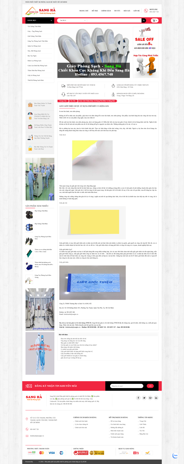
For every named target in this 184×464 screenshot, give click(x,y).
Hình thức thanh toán (117, 431)
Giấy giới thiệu (63, 262)
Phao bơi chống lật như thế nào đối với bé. (74, 338)
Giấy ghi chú (63, 203)
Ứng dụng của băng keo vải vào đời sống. (73, 341)
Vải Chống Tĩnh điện (34, 26)
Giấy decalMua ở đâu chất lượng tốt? (72, 353)
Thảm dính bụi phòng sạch (36, 70)
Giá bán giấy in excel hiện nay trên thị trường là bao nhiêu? (79, 345)
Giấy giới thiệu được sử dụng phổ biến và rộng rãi (97, 101)
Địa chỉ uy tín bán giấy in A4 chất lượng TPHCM (75, 323)
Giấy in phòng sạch (34, 75)
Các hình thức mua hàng (118, 424)
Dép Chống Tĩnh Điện (41, 211)
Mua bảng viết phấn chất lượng (70, 347)
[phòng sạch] (39, 179)
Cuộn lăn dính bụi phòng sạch (37, 65)
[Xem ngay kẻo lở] (39, 309)
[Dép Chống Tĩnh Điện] (29, 214)
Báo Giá (127, 11)
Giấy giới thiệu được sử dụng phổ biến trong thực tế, (77, 351)
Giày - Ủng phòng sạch (35, 31)
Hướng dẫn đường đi (117, 427)
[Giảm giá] (146, 66)
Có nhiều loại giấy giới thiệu (69, 349)
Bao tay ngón (32, 56)
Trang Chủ (83, 11)
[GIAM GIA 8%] (146, 39)
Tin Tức (117, 11)
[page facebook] (138, 398)
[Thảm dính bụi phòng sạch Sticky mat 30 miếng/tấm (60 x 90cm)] (29, 266)
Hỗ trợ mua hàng (116, 421)
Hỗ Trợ (95, 11)
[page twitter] (144, 398)
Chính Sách (106, 11)
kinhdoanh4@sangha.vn (71, 314)
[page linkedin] (156, 398)
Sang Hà (35, 462)
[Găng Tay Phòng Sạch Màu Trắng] (29, 279)
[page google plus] (150, 398)
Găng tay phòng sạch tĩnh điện (38, 41)
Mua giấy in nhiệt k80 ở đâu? (69, 343)
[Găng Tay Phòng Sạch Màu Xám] (29, 240)
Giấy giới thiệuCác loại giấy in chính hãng (73, 355)
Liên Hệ (137, 11)
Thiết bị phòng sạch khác (36, 80)
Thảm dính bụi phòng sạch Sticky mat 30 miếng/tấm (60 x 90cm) (44, 264)
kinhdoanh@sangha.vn (72, 327)
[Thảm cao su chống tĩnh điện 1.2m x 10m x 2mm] (29, 253)
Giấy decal (62, 135)
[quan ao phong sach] (39, 353)
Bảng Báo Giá (144, 434)
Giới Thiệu (143, 424)
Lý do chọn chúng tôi (81, 424)
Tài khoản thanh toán (117, 437)
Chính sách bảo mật (81, 427)
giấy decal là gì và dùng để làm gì (71, 358)
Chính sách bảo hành (81, 421)
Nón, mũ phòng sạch (34, 51)
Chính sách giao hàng (117, 434)
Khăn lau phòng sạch (34, 61)
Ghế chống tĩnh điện (34, 36)
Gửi (150, 386)
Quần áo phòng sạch (34, 46)
